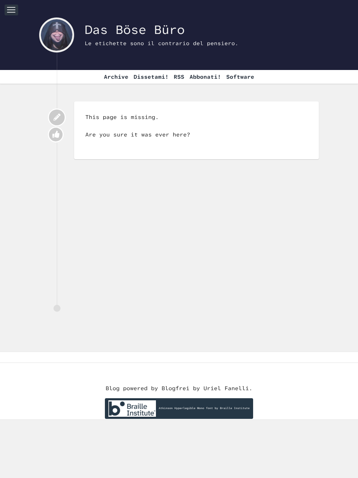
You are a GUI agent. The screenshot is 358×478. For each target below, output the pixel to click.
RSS (179, 76)
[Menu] (11, 10)
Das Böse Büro (135, 30)
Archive (116, 76)
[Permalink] (57, 117)
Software (240, 76)
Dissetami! (151, 76)
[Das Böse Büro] (56, 34)
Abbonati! (205, 76)
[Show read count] (56, 134)
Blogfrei (177, 388)
